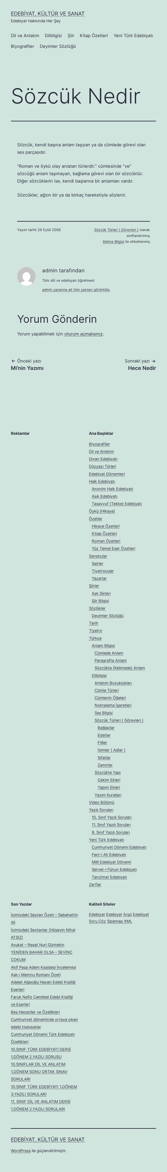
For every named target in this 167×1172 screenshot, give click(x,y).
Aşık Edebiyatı (104, 496)
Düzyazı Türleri (102, 466)
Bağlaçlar (106, 727)
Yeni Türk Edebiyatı (133, 35)
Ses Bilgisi (104, 713)
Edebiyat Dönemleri (107, 474)
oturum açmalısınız (83, 334)
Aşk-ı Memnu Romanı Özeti (36, 974)
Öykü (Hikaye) (102, 511)
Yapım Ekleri (109, 787)
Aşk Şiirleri (101, 593)
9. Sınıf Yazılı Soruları (111, 832)
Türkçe (95, 638)
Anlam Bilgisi (103, 645)
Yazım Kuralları (108, 795)
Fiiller (102, 742)
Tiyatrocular (103, 571)
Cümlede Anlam (109, 653)
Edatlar (104, 735)
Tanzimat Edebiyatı (109, 877)
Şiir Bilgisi (100, 601)
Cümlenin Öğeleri (110, 698)
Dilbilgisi (53, 35)
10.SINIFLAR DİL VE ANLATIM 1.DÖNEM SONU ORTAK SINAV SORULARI (39, 1071)
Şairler (97, 563)
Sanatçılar (98, 556)
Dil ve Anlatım (25, 35)
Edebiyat (97, 914)
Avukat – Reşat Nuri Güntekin (37, 944)
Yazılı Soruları (101, 810)
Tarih (93, 623)
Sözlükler (97, 608)
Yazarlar (99, 578)
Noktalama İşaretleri (113, 705)
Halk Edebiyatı (102, 481)
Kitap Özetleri (94, 35)
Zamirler (105, 765)
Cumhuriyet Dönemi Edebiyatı (119, 847)
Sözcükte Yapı (108, 772)
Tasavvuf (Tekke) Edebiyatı (117, 503)
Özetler (95, 518)
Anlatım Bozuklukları (113, 683)
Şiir (71, 35)
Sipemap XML (119, 921)
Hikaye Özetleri (106, 526)
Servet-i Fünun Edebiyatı (114, 869)
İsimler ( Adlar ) (111, 750)
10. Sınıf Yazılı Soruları (112, 817)
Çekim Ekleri (109, 780)
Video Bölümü (101, 802)
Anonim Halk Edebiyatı (112, 489)
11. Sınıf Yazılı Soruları (111, 824)
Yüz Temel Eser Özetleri (113, 548)
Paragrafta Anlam (111, 660)
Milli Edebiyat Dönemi (111, 862)
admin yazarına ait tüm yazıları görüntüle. (76, 289)
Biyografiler (22, 46)
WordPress (21, 1150)
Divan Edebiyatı (103, 459)
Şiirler (94, 585)
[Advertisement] (43, 467)
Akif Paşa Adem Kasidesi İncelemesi (43, 967)
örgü (127, 914)
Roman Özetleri (106, 541)
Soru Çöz (97, 921)
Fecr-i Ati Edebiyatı (109, 854)
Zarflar (95, 884)
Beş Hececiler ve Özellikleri (35, 1012)
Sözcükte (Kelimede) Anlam (120, 668)
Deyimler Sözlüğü (58, 46)
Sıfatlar (104, 757)
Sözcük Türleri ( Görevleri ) (116, 230)
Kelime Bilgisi (113, 241)
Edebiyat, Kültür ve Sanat (48, 13)
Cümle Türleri (107, 690)
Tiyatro (95, 630)
